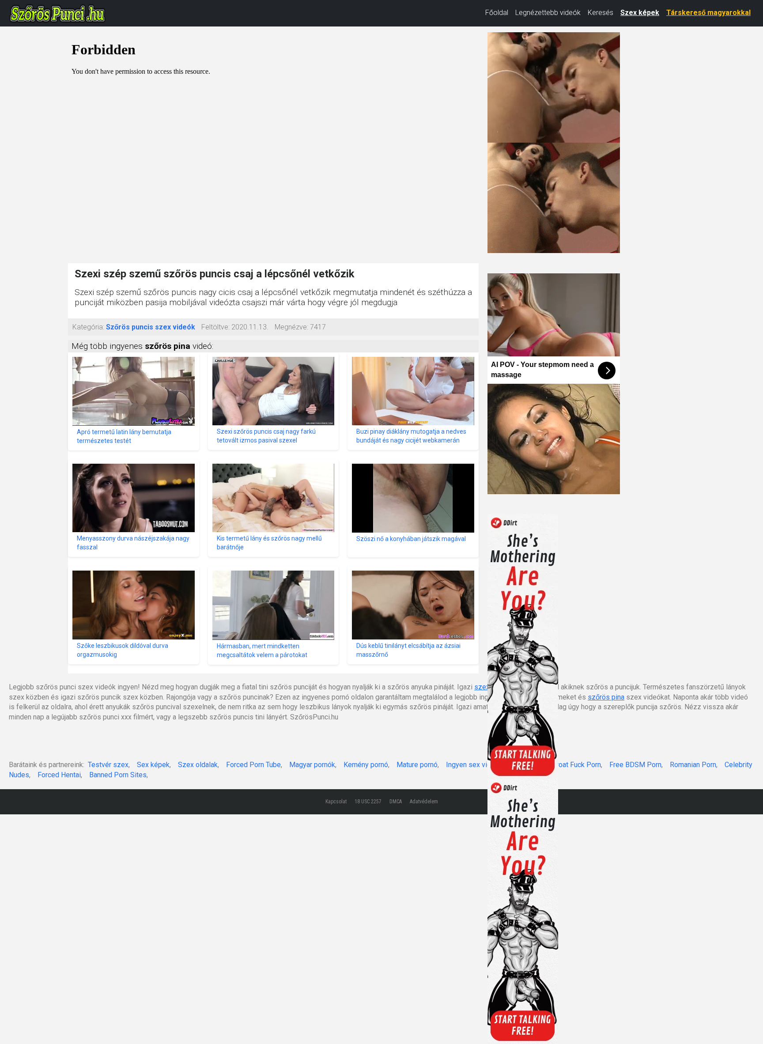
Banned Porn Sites (118, 775)
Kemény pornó (366, 764)
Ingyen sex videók (474, 764)
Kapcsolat (336, 801)
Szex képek (639, 12)
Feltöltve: (215, 327)
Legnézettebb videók (548, 12)
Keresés (600, 12)
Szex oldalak (198, 764)
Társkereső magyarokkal (708, 12)
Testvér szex (108, 764)
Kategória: (88, 327)
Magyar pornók (312, 764)
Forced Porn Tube (253, 764)
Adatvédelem (424, 801)
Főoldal (496, 12)
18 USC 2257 (368, 801)
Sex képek (153, 764)
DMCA (395, 801)
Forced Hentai (59, 775)
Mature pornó (417, 764)
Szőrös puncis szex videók (150, 327)
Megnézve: (291, 327)
